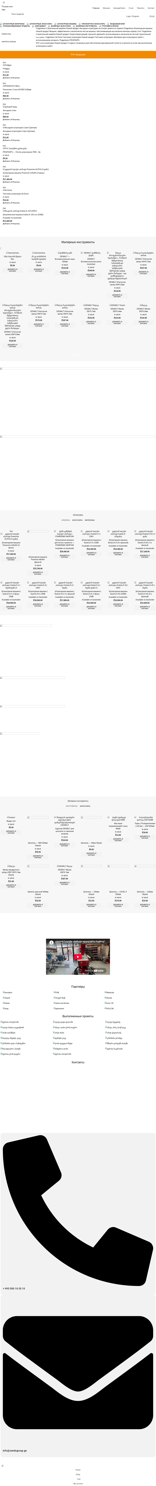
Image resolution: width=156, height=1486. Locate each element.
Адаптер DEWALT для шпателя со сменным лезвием (64, 831)
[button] (11, 832)
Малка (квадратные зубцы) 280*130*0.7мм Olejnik (11, 872)
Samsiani (48, 1463)
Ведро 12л (11, 821)
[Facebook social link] (20, 2)
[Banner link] (78, 741)
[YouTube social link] (23, 2)
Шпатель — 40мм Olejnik (91, 843)
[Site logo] (8, 8)
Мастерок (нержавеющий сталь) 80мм (118, 826)
